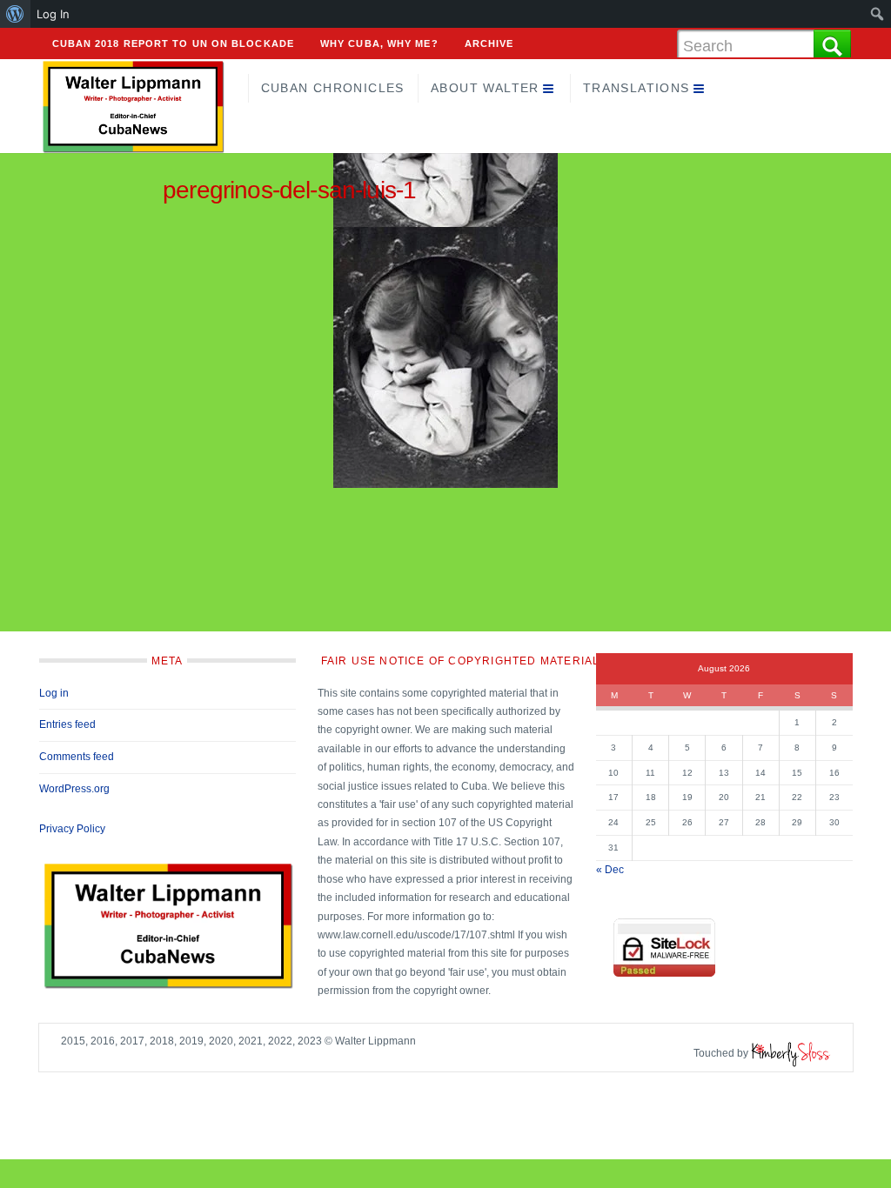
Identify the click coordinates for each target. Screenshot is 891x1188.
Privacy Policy (72, 829)
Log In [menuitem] (53, 14)
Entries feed (67, 724)
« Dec (610, 870)
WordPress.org (74, 789)
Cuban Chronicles (333, 88)
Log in (54, 693)
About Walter (485, 88)
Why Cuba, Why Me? (379, 43)
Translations (636, 88)
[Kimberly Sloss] (791, 1053)
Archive (489, 43)
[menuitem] (15, 14)
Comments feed (76, 757)
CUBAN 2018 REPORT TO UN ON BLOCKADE (173, 43)
